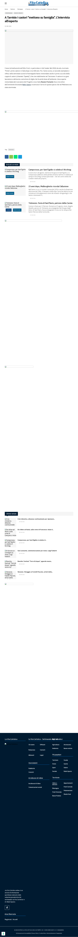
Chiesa (8, 210)
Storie (54, 764)
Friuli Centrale (68, 787)
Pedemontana (68, 790)
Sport (54, 767)
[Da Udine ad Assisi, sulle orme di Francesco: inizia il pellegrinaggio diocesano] (10, 533)
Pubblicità (32, 768)
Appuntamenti (68, 783)
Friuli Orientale (57, 792)
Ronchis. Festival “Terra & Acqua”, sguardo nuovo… (35, 561)
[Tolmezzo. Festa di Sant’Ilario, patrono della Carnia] (15, 207)
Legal (41, 755)
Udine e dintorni (54, 783)
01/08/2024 (8, 26)
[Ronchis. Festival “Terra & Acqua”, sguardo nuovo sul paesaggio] (10, 564)
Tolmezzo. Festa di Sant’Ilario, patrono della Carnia (50, 203)
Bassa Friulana (56, 796)
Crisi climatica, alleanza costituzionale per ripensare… (36, 519)
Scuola (66, 760)
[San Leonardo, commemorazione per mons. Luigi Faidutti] (10, 554)
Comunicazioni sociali (35, 787)
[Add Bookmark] (72, 26)
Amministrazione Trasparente (54, 933)
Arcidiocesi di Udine (35, 783)
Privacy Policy (35, 933)
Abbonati (31, 755)
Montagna (9, 13)
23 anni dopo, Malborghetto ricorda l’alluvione (48, 186)
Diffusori (42, 744)
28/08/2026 (32, 181)
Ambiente (55, 748)
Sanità (66, 764)
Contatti (42, 750)
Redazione (32, 750)
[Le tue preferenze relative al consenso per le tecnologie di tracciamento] (3, 933)
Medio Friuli (67, 794)
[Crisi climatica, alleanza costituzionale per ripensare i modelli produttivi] (10, 522)
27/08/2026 (32, 215)
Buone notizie (68, 748)
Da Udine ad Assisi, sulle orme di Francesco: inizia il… (36, 529)
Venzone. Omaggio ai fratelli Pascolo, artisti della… (35, 572)
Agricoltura (55, 744)
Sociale (54, 771)
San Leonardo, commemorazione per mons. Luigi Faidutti (37, 550)
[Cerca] (71, 3)
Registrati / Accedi (11, 919)
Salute (66, 767)
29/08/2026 (21, 521)
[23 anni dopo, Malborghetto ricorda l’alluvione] (15, 190)
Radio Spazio (18, 13)
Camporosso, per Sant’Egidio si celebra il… (32, 540)
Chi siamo (31, 744)
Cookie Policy (42, 933)
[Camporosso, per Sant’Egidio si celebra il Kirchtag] (15, 174)
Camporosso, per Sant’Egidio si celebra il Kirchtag (50, 170)
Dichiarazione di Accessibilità (23, 933)
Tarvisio (11, 149)
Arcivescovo (67, 744)
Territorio (55, 760)
